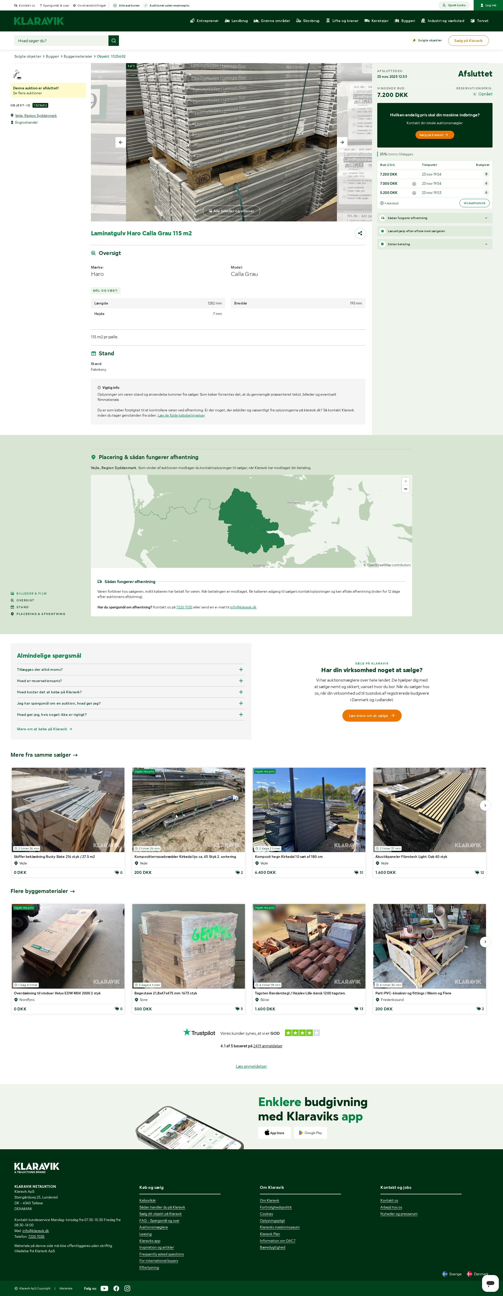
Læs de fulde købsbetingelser (181, 415)
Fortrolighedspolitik (276, 1207)
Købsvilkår (147, 1200)
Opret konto (457, 5)
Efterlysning (149, 1267)
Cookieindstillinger (92, 5)
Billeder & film (32, 593)
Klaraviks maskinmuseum (280, 1227)
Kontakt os (27, 5)
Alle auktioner (129, 5)
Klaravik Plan (270, 1234)
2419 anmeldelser (267, 1046)
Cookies (266, 1214)
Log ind (490, 5)
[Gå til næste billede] (485, 805)
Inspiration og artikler (156, 1247)
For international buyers (158, 1261)
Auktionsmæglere (153, 1227)
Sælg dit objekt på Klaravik (160, 1214)
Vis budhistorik (474, 203)
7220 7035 (184, 607)
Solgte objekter (430, 40)
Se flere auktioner (27, 93)
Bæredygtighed (272, 1247)
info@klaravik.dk (243, 607)
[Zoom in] (405, 481)
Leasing (145, 1234)
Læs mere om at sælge (368, 716)
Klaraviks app (149, 1241)
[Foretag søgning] (113, 40)
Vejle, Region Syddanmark (36, 115)
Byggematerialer (78, 56)
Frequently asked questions (161, 1254)
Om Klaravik (269, 1200)
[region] (251, 521)
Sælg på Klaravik (431, 135)
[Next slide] (342, 142)
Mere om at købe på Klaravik (42, 729)
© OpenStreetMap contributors (387, 565)
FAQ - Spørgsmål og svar (159, 1220)
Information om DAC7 (278, 1241)
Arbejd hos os (391, 1207)
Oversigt (25, 600)
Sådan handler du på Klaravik (162, 1207)
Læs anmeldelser (251, 1066)
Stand (23, 607)
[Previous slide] (121, 142)
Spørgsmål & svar (56, 5)
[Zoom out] (405, 489)
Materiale (65, 1288)
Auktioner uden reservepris (169, 5)
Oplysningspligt (272, 1220)
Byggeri (52, 56)
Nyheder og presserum (399, 1214)
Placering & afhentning (41, 614)
